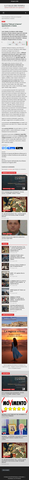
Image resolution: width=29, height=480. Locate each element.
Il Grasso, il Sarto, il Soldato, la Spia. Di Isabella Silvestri (5, 266)
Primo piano (9, 233)
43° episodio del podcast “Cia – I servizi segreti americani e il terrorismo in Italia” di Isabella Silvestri (14, 204)
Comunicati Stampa (6, 188)
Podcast (8, 210)
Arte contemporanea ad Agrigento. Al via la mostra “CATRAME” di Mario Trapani (14, 182)
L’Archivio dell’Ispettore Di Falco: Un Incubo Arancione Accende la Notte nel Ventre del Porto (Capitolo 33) (5, 308)
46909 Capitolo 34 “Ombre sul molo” (5, 291)
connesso (10, 169)
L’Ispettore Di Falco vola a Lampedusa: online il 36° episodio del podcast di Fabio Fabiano (5, 258)
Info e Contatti (6, 470)
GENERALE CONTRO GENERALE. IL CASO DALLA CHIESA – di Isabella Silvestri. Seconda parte (5, 300)
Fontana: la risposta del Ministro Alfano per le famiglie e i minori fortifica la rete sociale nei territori (14, 154)
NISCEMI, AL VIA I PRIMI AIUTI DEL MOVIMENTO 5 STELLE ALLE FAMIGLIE (14, 405)
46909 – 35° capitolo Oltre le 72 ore (5, 274)
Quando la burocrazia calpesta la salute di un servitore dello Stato (14, 227)
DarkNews (10, 478)
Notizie (3, 21)
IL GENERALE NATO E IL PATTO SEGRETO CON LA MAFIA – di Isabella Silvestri (5, 283)
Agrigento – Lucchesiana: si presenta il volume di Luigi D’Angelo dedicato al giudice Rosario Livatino (14, 427)
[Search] (25, 12)
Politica (4, 411)
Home (3, 17)
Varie (4, 433)
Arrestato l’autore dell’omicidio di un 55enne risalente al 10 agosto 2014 (14, 161)
